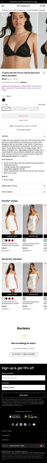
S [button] (15, 109)
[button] (3, 240)
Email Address (8, 373)
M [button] (25, 109)
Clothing (5, 10)
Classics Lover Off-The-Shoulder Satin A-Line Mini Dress (10, 244)
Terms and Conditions (37, 402)
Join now (23, 395)
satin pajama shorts (9, 156)
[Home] (23, 6)
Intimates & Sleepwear (18, 10)
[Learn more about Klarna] (26, 82)
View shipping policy (23, 129)
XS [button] (6, 109)
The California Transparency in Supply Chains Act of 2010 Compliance (23, 453)
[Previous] (3, 2)
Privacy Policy (8, 404)
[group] (19, 40)
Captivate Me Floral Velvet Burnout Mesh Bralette (21, 74)
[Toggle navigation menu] (3, 5)
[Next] (44, 2)
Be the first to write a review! (23, 354)
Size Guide (41, 104)
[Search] (41, 6)
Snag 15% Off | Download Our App (23, 2)
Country (5, 383)
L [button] (34, 109)
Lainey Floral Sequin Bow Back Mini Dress (31, 244)
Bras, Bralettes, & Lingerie (36, 10)
